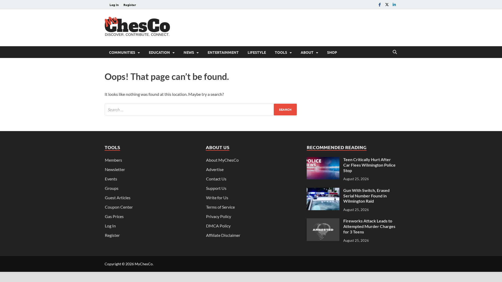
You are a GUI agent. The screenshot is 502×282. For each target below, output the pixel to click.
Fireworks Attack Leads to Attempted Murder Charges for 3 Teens (369, 226)
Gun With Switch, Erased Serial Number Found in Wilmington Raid (366, 196)
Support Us (216, 188)
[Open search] (395, 52)
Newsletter (115, 169)
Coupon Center (119, 206)
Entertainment (223, 52)
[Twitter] (387, 4)
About (307, 52)
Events (111, 178)
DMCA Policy (218, 225)
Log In (114, 5)
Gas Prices (114, 216)
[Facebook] (379, 4)
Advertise (215, 169)
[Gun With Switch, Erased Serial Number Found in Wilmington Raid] (323, 190)
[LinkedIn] (394, 4)
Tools (281, 52)
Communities (122, 52)
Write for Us (217, 197)
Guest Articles (117, 197)
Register (129, 5)
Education (159, 52)
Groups (111, 188)
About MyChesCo (222, 159)
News (189, 52)
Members (113, 159)
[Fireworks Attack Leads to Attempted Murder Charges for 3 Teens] (323, 221)
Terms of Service (220, 206)
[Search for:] (201, 109)
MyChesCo (144, 264)
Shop (332, 52)
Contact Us (216, 178)
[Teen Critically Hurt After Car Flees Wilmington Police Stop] (323, 159)
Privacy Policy (218, 216)
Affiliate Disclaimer (223, 235)
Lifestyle (257, 52)
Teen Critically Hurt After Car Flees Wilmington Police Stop (369, 165)
